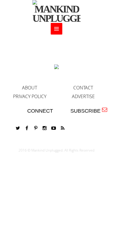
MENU (56, 29)
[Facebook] (26, 128)
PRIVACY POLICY (29, 96)
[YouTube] (53, 128)
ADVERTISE (83, 96)
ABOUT (29, 87)
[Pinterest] (35, 128)
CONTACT (83, 87)
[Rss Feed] (62, 128)
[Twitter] (17, 128)
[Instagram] (44, 128)
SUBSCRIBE (86, 111)
